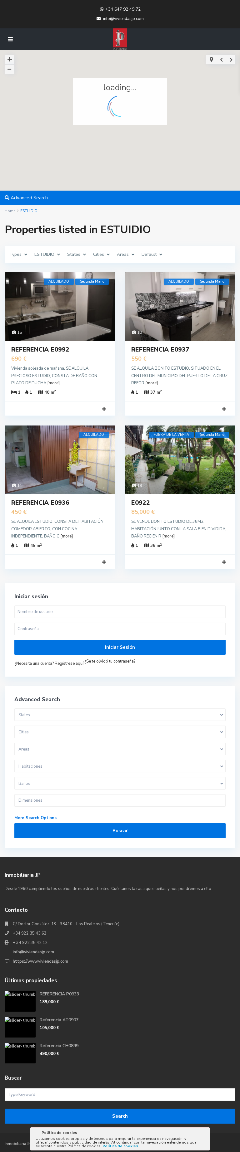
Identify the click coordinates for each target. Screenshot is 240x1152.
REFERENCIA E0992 (40, 349)
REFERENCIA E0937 (160, 349)
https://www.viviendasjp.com (40, 961)
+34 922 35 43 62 (30, 933)
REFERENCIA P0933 (59, 994)
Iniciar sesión (120, 647)
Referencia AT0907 (59, 1020)
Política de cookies (120, 1146)
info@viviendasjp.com (33, 952)
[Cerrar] (204, 1133)
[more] (53, 383)
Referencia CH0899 (59, 1046)
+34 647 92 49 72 (123, 9)
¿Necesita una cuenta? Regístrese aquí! (49, 663)
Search (120, 1116)
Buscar (120, 831)
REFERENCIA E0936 (40, 502)
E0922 (140, 502)
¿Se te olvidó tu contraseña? (109, 661)
